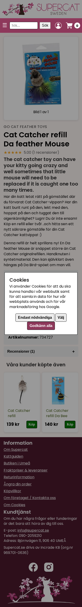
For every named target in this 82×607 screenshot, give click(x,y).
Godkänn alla (41, 326)
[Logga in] (58, 25)
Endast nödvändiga (35, 317)
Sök (45, 25)
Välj (61, 317)
